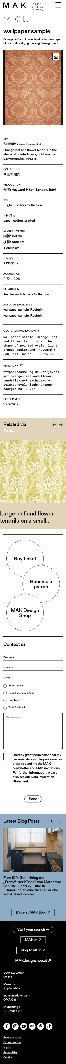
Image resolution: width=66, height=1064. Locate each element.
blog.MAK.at (31, 950)
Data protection (12, 1042)
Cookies (7, 1057)
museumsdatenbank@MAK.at (16, 997)
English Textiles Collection (22, 205)
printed (29, 220)
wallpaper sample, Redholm (23, 310)
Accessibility (10, 1052)
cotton (18, 220)
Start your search (31, 929)
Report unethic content (21, 693)
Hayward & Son (23, 190)
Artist (9, 430)
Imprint (7, 1047)
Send (33, 798)
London (41, 190)
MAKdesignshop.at (31, 960)
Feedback (14, 700)
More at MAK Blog (31, 912)
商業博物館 (11, 174)
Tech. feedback (17, 707)
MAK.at (31, 939)
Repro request (16, 685)
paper (7, 220)
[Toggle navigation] (58, 5)
